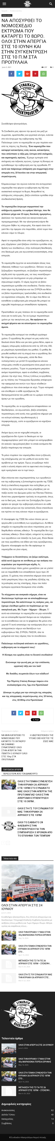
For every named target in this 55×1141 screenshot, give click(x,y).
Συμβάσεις (6, 1123)
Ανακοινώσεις (16, 11)
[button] (51, 4)
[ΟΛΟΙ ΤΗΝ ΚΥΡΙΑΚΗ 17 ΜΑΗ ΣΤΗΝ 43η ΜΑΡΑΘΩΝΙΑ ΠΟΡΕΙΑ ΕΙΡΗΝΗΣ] (8, 936)
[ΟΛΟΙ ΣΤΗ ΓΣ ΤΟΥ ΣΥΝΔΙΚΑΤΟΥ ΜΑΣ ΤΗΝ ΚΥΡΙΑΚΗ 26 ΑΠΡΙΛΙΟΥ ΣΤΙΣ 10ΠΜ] (8, 812)
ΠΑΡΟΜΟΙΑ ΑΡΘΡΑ (12, 770)
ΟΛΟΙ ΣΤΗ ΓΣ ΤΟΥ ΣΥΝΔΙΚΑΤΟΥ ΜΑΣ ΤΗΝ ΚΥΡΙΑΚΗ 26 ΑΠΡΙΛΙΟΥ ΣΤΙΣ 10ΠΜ (36, 811)
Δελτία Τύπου (8, 1114)
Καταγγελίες (7, 1119)
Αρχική (4, 11)
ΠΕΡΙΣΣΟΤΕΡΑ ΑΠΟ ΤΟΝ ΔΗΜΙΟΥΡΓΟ (20, 774)
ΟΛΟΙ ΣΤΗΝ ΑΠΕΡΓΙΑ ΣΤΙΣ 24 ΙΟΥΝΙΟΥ (36, 1045)
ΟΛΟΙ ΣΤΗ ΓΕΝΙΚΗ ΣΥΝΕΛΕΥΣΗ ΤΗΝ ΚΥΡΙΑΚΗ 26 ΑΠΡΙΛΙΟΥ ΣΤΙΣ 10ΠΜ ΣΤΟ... (34, 949)
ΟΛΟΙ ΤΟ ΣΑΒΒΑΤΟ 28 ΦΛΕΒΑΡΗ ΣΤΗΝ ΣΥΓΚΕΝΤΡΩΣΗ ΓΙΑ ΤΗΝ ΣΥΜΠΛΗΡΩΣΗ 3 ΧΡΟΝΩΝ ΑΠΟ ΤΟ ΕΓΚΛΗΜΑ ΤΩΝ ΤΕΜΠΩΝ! (35, 829)
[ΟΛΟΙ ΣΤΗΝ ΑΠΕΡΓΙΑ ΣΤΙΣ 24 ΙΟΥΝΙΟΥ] (27, 883)
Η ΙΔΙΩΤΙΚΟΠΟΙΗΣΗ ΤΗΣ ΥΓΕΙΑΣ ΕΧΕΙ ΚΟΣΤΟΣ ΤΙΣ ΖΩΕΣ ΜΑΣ (41, 738)
